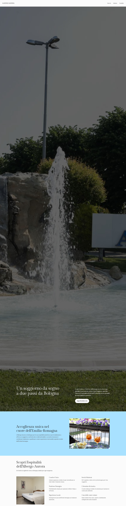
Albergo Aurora (8, 3)
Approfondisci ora (82, 401)
